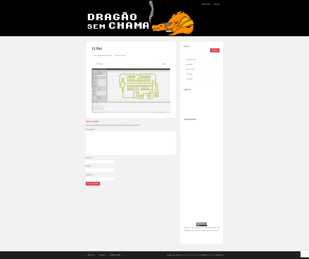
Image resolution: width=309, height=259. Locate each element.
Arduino (189, 64)
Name (89, 157)
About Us (91, 255)
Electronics (190, 69)
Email (88, 166)
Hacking (189, 74)
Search (187, 46)
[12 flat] (131, 90)
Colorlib (204, 255)
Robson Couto (120, 55)
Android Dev (191, 59)
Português (206, 4)
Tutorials (189, 79)
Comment (90, 129)
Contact (102, 255)
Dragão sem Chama (174, 255)
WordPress (219, 255)
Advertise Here (115, 255)
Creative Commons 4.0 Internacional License (201, 230)
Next (164, 64)
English (217, 4)
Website (89, 175)
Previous (99, 64)
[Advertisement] (202, 138)
